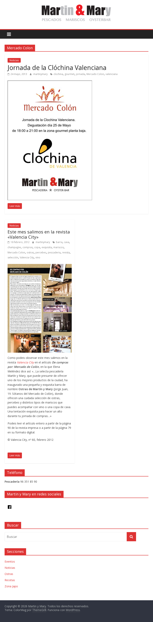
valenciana (112, 74)
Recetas (10, 580)
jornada (80, 74)
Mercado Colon (95, 74)
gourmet (69, 74)
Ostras (9, 574)
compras (28, 247)
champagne (14, 247)
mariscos (58, 247)
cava (66, 242)
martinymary (40, 74)
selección (13, 257)
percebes (40, 252)
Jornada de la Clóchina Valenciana (57, 67)
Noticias (14, 60)
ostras (30, 252)
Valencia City (27, 257)
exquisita (47, 247)
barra (59, 242)
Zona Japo (11, 586)
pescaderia (54, 252)
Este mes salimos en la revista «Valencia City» (39, 234)
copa (37, 247)
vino (37, 257)
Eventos (10, 561)
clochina (58, 74)
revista (66, 252)
